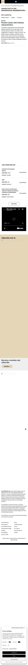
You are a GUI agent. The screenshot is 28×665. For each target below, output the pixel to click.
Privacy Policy (5, 538)
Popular (19, 17)
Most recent (5, 17)
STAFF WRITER (4, 43)
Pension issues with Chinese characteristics (12, 24)
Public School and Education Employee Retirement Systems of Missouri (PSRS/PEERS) (10, 190)
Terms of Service (13, 538)
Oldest (13, 17)
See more (14, 203)
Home (2, 5)
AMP (3, 180)
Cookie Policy (21, 538)
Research (3, 20)
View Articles (22, 172)
